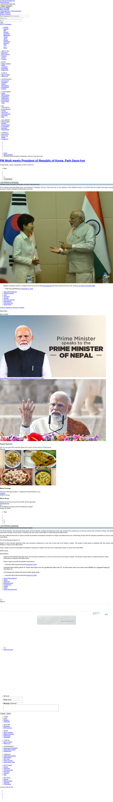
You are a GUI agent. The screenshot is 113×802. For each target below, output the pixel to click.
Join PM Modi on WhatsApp (9, 182)
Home (5, 153)
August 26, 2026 (31, 564)
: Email (7, 700)
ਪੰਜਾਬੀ (5, 48)
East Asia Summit (9, 300)
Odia (5, 45)
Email (6, 696)
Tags (5, 292)
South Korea (7, 304)
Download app (4, 2)
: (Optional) (10, 703)
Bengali (6, 32)
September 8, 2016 (27, 289)
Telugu (6, 37)
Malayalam (7, 35)
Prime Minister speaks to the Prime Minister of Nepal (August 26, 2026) (22, 378)
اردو (5, 46)
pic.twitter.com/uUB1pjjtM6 (86, 286)
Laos (5, 295)
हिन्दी (5, 30)
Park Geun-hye (8, 303)
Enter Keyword (5, 16)
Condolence (7, 584)
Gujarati (6, 29)
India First (7, 581)
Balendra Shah (8, 583)
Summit (6, 298)
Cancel (3, 713)
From (2, 18)
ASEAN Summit (9, 293)
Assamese (7, 41)
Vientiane (7, 296)
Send (8, 713)
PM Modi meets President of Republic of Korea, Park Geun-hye (42, 160)
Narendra (5, 8)
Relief (5, 588)
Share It (2, 601)
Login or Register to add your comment (12, 307)
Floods (6, 586)
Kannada (6, 33)
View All (2, 449)
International (7, 301)
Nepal (5, 580)
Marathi (6, 40)
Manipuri (6, 43)
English (6, 27)
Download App (4, 503)
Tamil (5, 38)
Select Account (8, 649)
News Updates (8, 154)
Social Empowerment (10, 589)
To (1, 20)
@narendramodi (47, 286)
